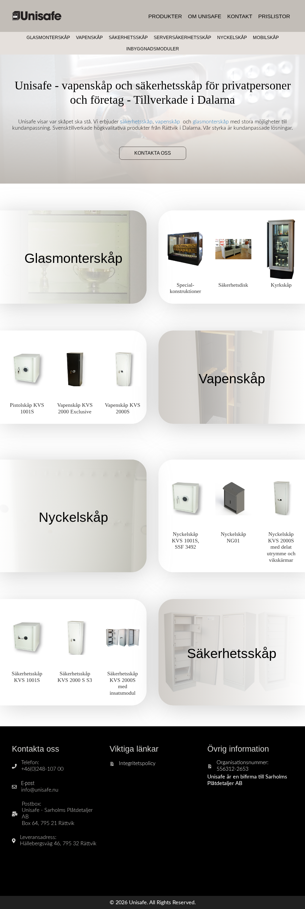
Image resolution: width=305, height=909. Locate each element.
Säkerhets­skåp (231, 653)
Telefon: (30, 762)
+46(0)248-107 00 (42, 769)
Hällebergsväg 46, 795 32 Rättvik (58, 843)
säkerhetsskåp (136, 122)
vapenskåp (167, 122)
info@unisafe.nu (39, 790)
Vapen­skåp (232, 378)
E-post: (28, 783)
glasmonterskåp (211, 122)
